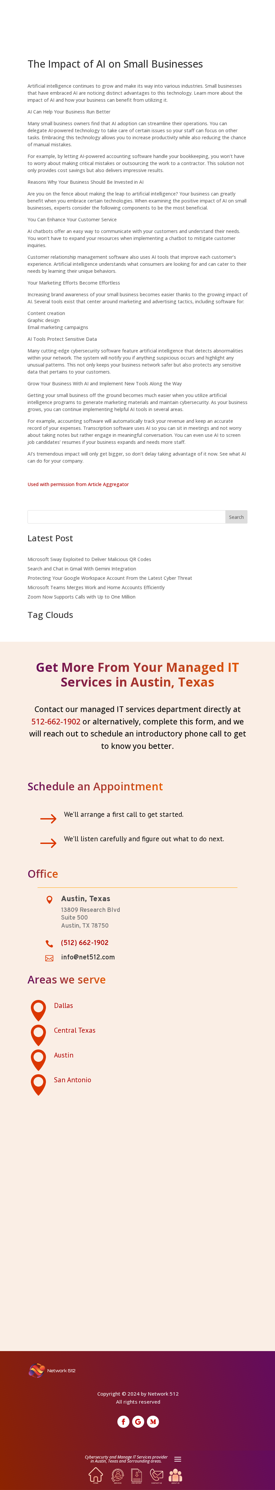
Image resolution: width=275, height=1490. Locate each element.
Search (236, 517)
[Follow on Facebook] (123, 1422)
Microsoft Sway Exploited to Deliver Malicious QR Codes (89, 559)
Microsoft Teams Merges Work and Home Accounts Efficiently (96, 587)
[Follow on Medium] (153, 1422)
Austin (63, 1055)
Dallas (63, 1005)
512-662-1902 (56, 721)
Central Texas (75, 1030)
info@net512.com (88, 957)
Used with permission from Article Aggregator (78, 484)
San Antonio (72, 1079)
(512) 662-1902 (85, 943)
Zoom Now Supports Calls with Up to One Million (81, 597)
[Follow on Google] (138, 1422)
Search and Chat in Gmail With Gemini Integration (82, 568)
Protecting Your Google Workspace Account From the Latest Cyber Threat (110, 578)
